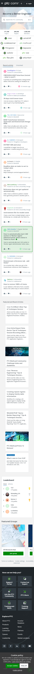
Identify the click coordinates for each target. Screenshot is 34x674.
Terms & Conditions (7, 561)
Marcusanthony (12, 184)
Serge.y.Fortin (11, 93)
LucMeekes (14, 511)
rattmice (10, 279)
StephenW (10, 207)
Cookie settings (20, 561)
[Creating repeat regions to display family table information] (17, 399)
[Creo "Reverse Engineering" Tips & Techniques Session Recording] (17, 378)
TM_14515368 (11, 115)
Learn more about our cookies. (21, 662)
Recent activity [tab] (8, 65)
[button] (17, 670)
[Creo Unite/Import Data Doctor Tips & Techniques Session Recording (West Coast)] (17, 335)
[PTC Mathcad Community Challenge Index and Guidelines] (17, 356)
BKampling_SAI (15, 493)
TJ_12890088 (11, 256)
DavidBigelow (11, 70)
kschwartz (10, 161)
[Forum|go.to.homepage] (10, 3)
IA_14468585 (11, 140)
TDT (12, 488)
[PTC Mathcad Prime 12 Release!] (17, 441)
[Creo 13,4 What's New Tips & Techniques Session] (17, 314)
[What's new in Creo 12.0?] (17, 462)
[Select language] (21, 3)
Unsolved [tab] (19, 65)
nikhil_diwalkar (11, 229)
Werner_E (14, 499)
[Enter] (3, 19)
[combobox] (17, 19)
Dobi (12, 505)
